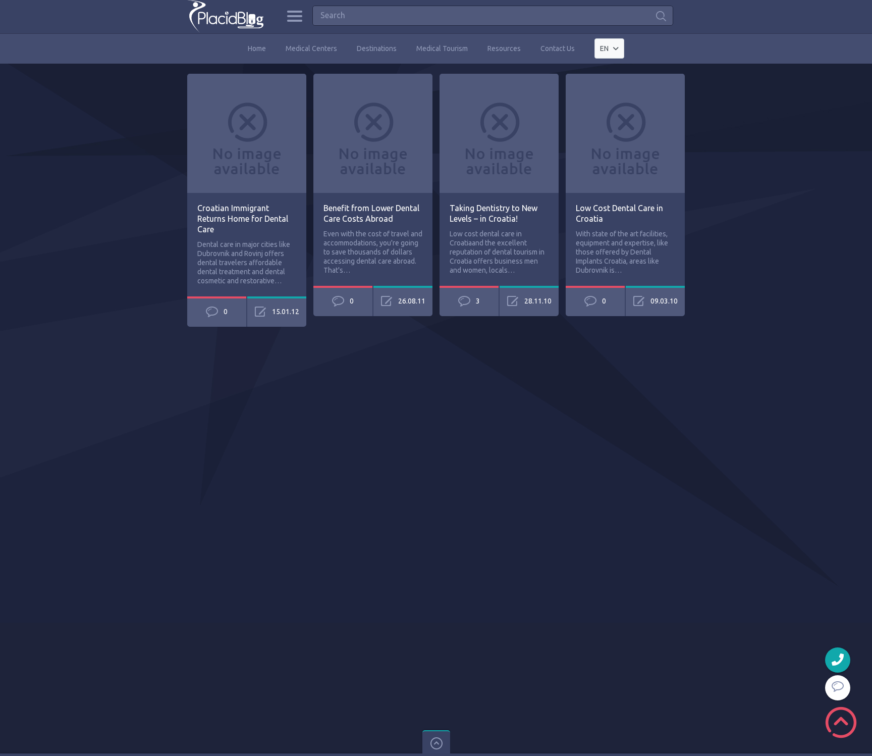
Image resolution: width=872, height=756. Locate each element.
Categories (294, 16)
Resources (504, 48)
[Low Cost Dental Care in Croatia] (625, 78)
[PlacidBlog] (225, 16)
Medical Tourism (442, 48)
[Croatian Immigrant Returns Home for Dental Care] (246, 78)
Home (257, 48)
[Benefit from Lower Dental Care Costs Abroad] (372, 78)
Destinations (377, 48)
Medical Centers (311, 48)
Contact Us (557, 48)
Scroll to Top (841, 722)
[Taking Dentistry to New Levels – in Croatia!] (499, 78)
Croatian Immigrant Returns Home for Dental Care (242, 219)
